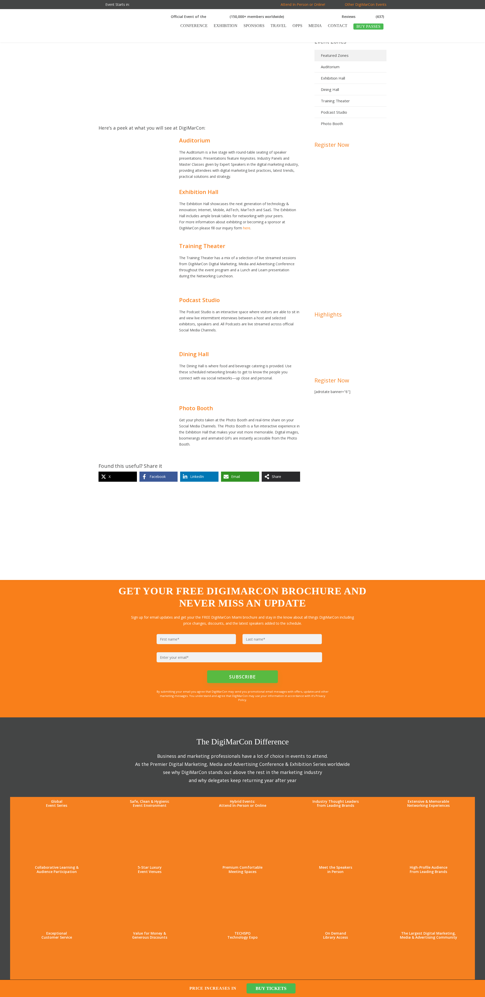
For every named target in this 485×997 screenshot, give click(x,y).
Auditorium (330, 66)
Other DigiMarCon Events (365, 4)
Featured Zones (335, 55)
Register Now (331, 144)
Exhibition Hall (333, 78)
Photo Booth (332, 123)
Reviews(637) (363, 16)
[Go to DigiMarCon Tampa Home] (115, 40)
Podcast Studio (334, 112)
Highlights (328, 314)
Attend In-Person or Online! (303, 4)
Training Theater (335, 100)
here (246, 228)
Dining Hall (330, 89)
